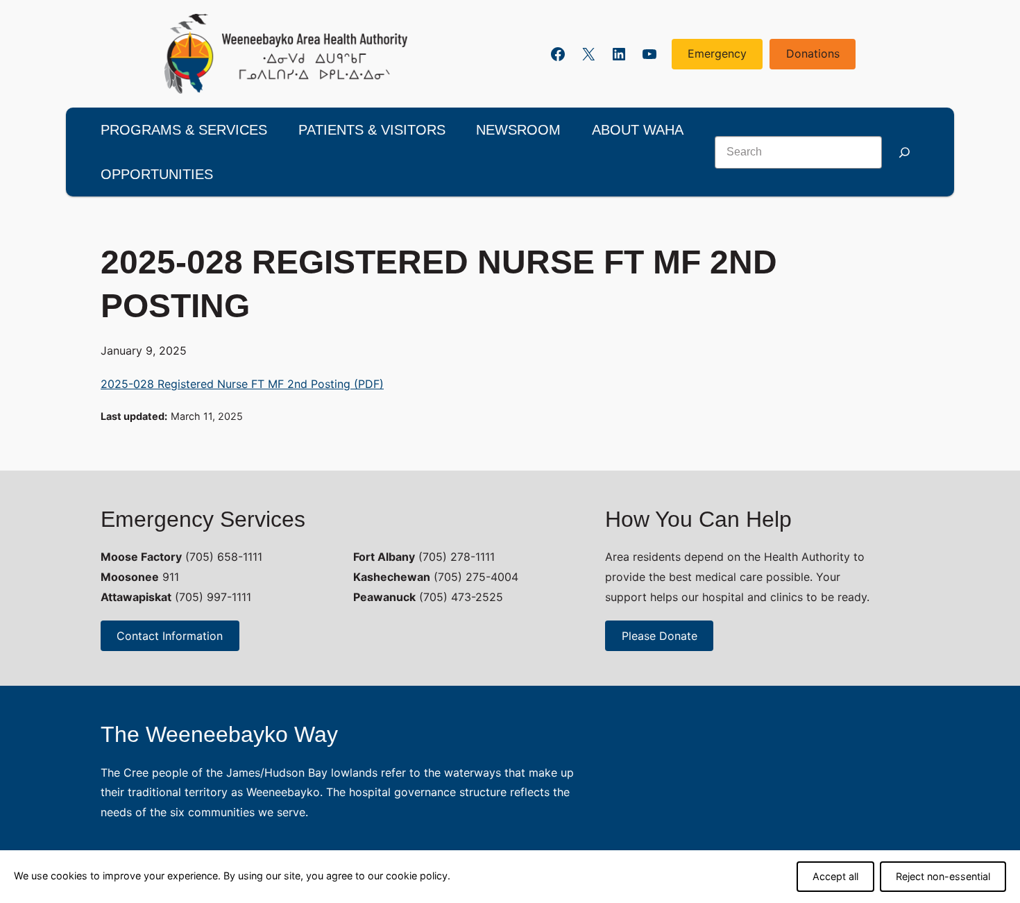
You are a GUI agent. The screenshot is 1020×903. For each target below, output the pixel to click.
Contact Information (170, 636)
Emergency (717, 53)
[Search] (904, 152)
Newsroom (518, 129)
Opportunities (157, 174)
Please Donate (659, 636)
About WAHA (637, 129)
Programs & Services (184, 129)
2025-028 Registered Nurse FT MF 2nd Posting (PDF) (242, 384)
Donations (813, 53)
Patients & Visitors (371, 129)
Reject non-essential (943, 876)
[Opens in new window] (285, 54)
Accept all (835, 876)
